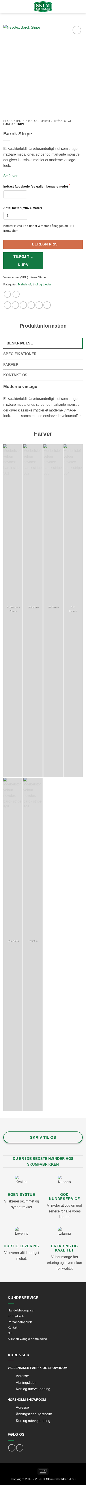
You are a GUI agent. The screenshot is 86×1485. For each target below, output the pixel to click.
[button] (12, 7)
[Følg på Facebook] (11, 1447)
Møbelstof (63, 121)
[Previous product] (16, 294)
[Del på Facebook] (15, 305)
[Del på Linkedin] (47, 305)
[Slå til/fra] (12, 1376)
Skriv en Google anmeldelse (27, 1339)
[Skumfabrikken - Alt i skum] (43, 6)
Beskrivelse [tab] (20, 343)
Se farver (10, 176)
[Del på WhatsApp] (7, 305)
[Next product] (7, 294)
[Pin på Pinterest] (39, 305)
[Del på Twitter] (23, 305)
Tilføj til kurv (23, 261)
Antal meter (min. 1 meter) (22, 208)
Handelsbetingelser (21, 1310)
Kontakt (13, 1327)
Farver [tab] (11, 364)
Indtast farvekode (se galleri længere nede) (36, 186)
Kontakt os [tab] (15, 375)
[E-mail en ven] (31, 305)
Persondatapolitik (20, 1322)
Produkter (12, 121)
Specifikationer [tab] (20, 354)
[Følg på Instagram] (19, 1447)
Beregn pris (45, 244)
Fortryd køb (16, 1316)
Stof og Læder (38, 121)
